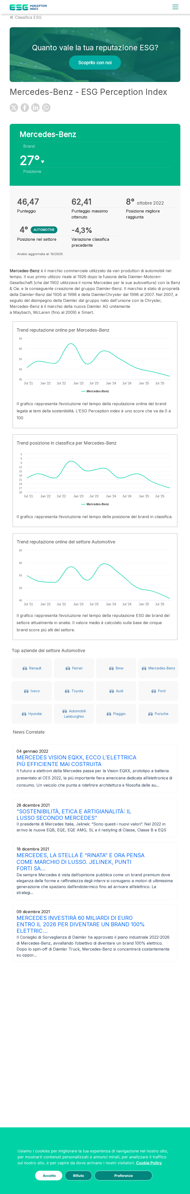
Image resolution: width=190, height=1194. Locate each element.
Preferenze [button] (123, 1175)
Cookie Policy (149, 1162)
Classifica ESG (28, 17)
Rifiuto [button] (78, 1175)
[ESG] (28, 7)
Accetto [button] (49, 1175)
